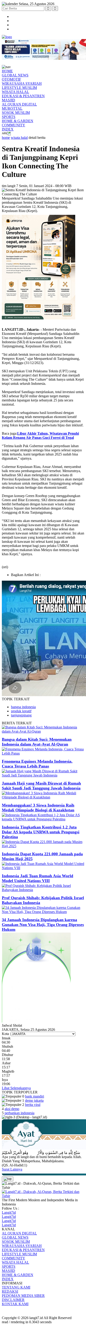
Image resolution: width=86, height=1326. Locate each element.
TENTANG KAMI (16, 1287)
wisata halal (19, 138)
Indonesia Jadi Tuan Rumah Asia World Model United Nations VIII (37, 878)
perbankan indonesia (19, 1113)
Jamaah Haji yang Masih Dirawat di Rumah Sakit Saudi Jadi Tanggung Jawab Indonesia (41, 785)
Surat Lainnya (12, 1169)
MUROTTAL (12, 108)
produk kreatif (21, 711)
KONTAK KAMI (15, 1304)
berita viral (32, 1105)
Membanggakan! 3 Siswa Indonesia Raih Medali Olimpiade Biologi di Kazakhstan (38, 807)
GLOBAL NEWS (15, 75)
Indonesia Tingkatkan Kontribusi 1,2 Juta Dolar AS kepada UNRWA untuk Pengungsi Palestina (40, 832)
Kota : (6, 1034)
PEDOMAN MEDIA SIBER (23, 1296)
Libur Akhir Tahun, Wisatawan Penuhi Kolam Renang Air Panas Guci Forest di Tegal (40, 435)
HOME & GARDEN (17, 121)
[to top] (7, 1178)
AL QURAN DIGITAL (19, 104)
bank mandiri (34, 1096)
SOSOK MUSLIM (16, 113)
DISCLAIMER (13, 1300)
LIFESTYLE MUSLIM (19, 88)
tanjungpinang (21, 715)
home (6, 138)
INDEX (8, 129)
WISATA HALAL (15, 92)
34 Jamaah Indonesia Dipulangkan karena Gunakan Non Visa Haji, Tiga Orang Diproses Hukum (43, 924)
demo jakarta (34, 1100)
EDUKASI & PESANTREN (23, 96)
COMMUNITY (13, 125)
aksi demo (12, 1109)
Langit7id (9, 1212)
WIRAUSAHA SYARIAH (22, 83)
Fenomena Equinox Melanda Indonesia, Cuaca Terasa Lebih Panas (37, 763)
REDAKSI (10, 1291)
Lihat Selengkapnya (16, 1088)
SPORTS (8, 117)
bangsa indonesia (23, 707)
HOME (7, 71)
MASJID (8, 100)
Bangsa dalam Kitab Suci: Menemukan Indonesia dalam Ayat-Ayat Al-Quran (37, 741)
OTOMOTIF (11, 79)
